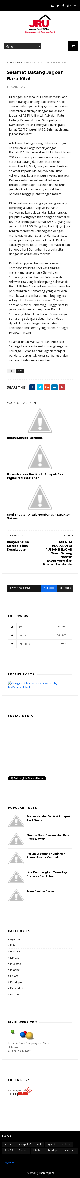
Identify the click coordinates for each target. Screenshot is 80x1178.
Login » (8, 1162)
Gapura (15, 951)
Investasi (16, 964)
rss (42, 627)
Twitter (42, 635)
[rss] (52, 5)
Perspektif (16, 988)
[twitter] (58, 5)
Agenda (15, 939)
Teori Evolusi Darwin (40, 891)
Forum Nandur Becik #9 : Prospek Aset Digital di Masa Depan (36, 476)
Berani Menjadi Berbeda (25, 438)
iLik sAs (14, 957)
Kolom (14, 976)
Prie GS (14, 994)
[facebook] (63, 5)
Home (10, 62)
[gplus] (69, 5)
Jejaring (14, 970)
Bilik (20, 62)
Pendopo (16, 982)
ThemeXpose (46, 1173)
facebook (49, 588)
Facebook (42, 643)
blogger (65, 588)
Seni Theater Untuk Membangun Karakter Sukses (38, 516)
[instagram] (75, 5)
